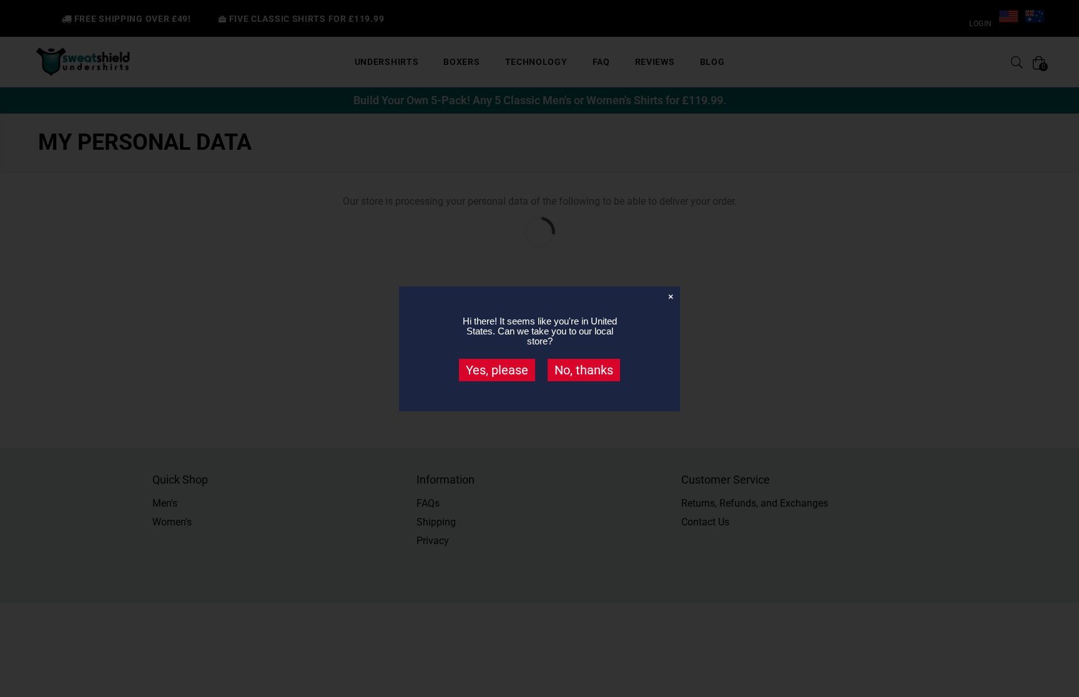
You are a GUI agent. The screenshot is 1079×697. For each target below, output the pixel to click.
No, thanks (583, 370)
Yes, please (497, 370)
